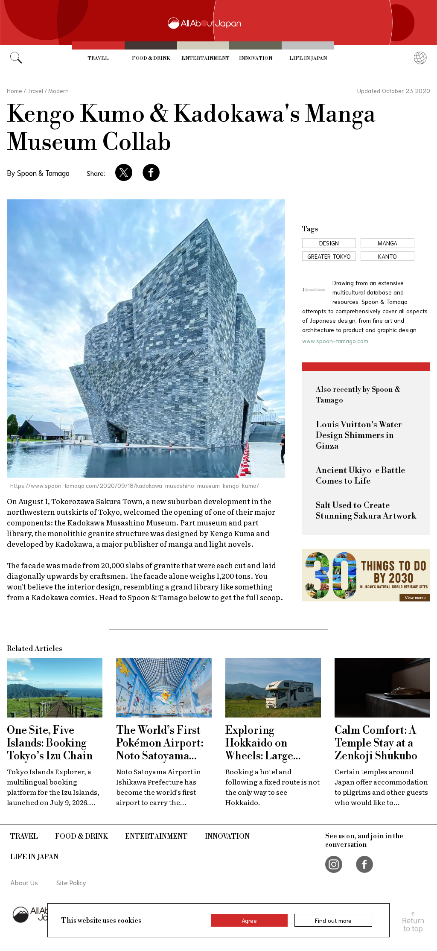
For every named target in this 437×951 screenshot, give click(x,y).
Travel (98, 58)
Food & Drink (151, 58)
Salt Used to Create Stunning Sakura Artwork (366, 511)
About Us (24, 882)
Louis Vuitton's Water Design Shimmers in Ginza (359, 436)
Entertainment (205, 58)
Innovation (255, 58)
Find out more (333, 920)
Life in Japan (308, 58)
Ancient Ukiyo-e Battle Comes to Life (360, 476)
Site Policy (71, 882)
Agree (249, 920)
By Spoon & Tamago (38, 172)
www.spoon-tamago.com (335, 340)
